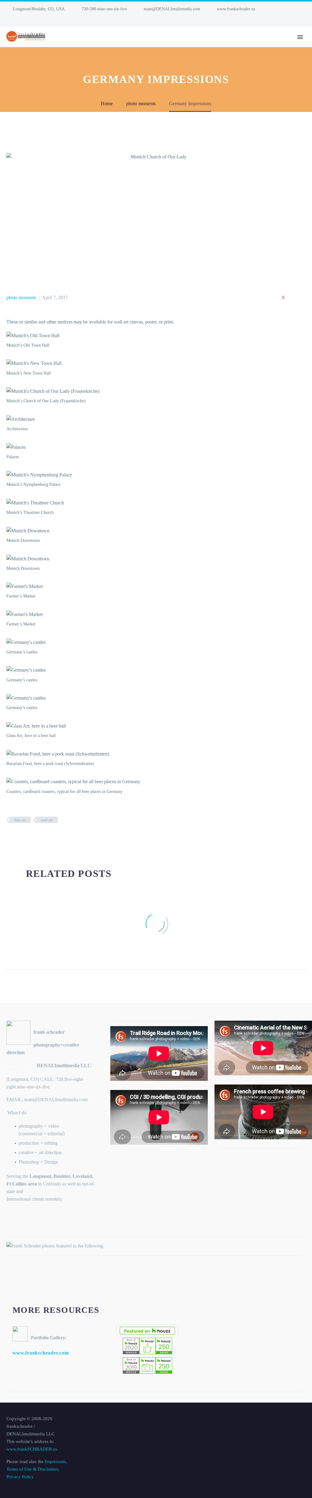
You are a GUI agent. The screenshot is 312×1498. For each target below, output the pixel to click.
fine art (20, 820)
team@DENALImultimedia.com (172, 9)
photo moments (21, 297)
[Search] (286, 45)
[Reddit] (56, 837)
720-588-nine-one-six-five (104, 9)
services (145, 45)
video (177, 45)
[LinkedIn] (9, 18)
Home (112, 45)
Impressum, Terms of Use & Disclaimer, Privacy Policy (36, 1469)
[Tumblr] (37, 837)
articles (264, 45)
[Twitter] (19, 837)
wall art (47, 820)
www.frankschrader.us (236, 9)
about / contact (219, 45)
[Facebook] (10, 837)
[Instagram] (18, 18)
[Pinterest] (28, 837)
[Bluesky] (27, 18)
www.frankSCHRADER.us (31, 1449)
